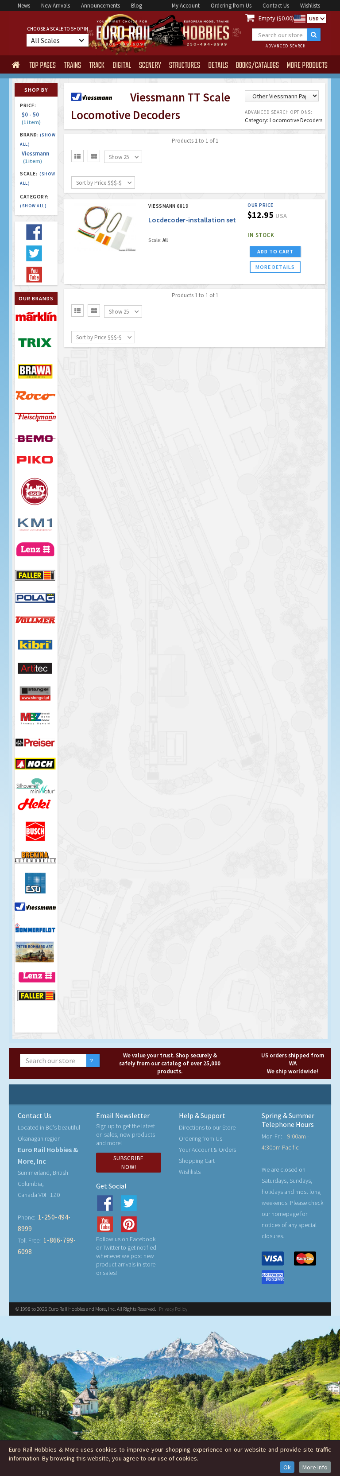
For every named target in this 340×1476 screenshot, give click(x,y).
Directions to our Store (207, 1127)
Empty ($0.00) (276, 18)
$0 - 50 (32, 118)
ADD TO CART (275, 251)
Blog (136, 5)
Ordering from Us (231, 5)
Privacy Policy (173, 1308)
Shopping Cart (197, 1161)
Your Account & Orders (207, 1150)
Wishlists (310, 5)
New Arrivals (55, 5)
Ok (287, 1467)
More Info (315, 1467)
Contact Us (276, 5)
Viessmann (35, 157)
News (24, 5)
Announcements (100, 5)
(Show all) (33, 206)
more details (275, 267)
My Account (186, 5)
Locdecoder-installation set (192, 219)
